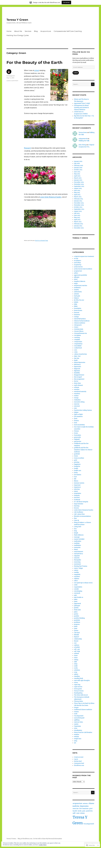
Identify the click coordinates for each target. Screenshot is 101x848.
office (76, 581)
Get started (66, 2)
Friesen (76, 431)
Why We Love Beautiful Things (41, 240)
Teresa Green (83, 132)
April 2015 (77, 176)
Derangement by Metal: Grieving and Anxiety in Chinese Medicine (81, 107)
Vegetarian (77, 726)
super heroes (78, 687)
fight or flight (78, 414)
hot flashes (77, 475)
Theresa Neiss (78, 701)
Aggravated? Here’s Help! (82, 103)
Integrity (77, 495)
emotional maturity (80, 391)
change (76, 317)
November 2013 (79, 205)
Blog (36, 31)
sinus (76, 657)
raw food (77, 633)
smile (76, 666)
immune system (79, 483)
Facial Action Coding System (83, 410)
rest (75, 643)
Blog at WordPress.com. (25, 838)
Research (27, 148)
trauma (76, 711)
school (36, 70)
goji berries (77, 441)
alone (76, 279)
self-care (77, 649)
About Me (18, 31)
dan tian (76, 358)
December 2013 (79, 203)
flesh (75, 418)
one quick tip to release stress (83, 583)
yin (75, 743)
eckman (76, 387)
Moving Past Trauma (80, 566)
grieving (76, 462)
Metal (76, 549)
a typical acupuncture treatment (84, 256)
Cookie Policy (43, 845)
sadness (76, 645)
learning (76, 506)
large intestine (78, 504)
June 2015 (77, 172)
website (76, 736)
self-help (77, 651)
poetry (76, 614)
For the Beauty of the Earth (34, 62)
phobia (76, 608)
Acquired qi (77, 265)
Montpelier (77, 560)
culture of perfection (80, 354)
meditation (77, 545)
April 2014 (77, 194)
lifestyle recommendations (82, 516)
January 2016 (78, 167)
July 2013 (77, 213)
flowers (76, 420)
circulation (77, 335)
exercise (76, 404)
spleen (76, 674)
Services (28, 31)
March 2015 (77, 178)
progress (77, 624)
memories (77, 547)
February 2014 (78, 199)
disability (77, 373)
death (76, 360)
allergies (76, 277)
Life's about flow (79, 514)
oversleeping (78, 591)
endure (76, 396)
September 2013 (79, 209)
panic (76, 601)
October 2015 (78, 170)
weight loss (77, 739)
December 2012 (79, 228)
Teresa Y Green (17, 19)
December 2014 (79, 182)
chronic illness (78, 331)
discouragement (79, 379)
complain (77, 339)
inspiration (77, 493)
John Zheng (82, 145)
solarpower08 (83, 138)
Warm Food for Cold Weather (83, 732)
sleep (75, 664)
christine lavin (78, 329)
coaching (77, 337)
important (77, 485)
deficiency (77, 364)
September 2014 (79, 186)
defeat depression (79, 362)
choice (76, 327)
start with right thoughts (82, 680)
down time (77, 383)
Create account (78, 757)
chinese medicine (79, 323)
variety (76, 724)
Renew (76, 641)
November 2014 (79, 184)
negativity (77, 574)
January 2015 (78, 180)
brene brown (78, 310)
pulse (75, 626)
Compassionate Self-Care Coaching (68, 31)
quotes (76, 630)
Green (76, 456)
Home (9, 31)
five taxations (78, 416)
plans (76, 612)
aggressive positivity (80, 275)
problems (77, 622)
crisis (76, 352)
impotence (77, 487)
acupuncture (78, 271)
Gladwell (76, 439)
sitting (76, 660)
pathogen (77, 605)
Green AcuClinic (79, 458)
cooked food (78, 348)
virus (75, 728)
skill (75, 662)
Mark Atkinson (79, 535)
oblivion (76, 578)
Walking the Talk (84, 141)
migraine (77, 556)
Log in (76, 759)
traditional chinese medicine (83, 709)
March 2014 (77, 197)
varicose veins (78, 722)
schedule (77, 647)
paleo (75, 599)
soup (75, 672)
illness (76, 481)
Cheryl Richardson (80, 319)
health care (77, 470)
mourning (77, 562)
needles (76, 572)
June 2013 (77, 215)
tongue (76, 707)
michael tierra (78, 554)
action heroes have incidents (83, 269)
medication (77, 541)
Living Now (77, 526)
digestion (77, 371)
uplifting (76, 720)
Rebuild (76, 635)
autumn (76, 294)
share (76, 655)
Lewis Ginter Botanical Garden (50, 197)
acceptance (77, 260)
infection (77, 489)
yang (75, 741)
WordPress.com (79, 765)
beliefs (76, 302)
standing (77, 676)
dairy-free (77, 356)
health (76, 468)
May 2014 (77, 192)
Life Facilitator (78, 512)
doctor (76, 381)
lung (75, 531)
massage (77, 537)
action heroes (78, 267)
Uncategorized (78, 716)
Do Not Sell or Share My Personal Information (47, 838)
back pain (77, 296)
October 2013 (78, 207)
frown (76, 433)
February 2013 (78, 224)
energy (76, 398)
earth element (78, 385)
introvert (77, 497)
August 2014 (78, 188)
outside (76, 589)
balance (76, 298)
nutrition (77, 576)
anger (76, 283)
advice (76, 273)
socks (76, 668)
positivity (77, 620)
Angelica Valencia (79, 281)
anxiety (76, 290)
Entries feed (78, 761)
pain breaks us (78, 597)
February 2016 (78, 165)
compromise (78, 341)
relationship (78, 639)
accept (76, 258)
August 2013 (78, 211)
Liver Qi (76, 520)
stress (76, 682)
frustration (77, 435)
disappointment (79, 375)
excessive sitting (79, 402)
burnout (76, 312)
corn (75, 350)
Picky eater (77, 610)
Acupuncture (45, 31)
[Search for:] (81, 84)
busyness (77, 314)
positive (76, 616)
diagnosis (77, 369)
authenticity (78, 292)
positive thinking (79, 618)
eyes (75, 408)
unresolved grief (79, 718)
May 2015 (77, 174)
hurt (75, 477)
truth (75, 714)
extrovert (77, 406)
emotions (77, 393)
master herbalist (79, 539)
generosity (77, 437)
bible (75, 304)
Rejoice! (76, 637)
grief (75, 460)
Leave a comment (12, 80)
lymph (76, 533)
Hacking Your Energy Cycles (18, 35)
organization (78, 587)
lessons (76, 508)
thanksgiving (78, 693)
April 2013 (77, 219)
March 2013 (77, 222)
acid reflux (77, 262)
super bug (77, 684)
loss (75, 529)
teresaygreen (11, 76)
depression (77, 366)
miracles (76, 558)
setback (76, 653)
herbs (76, 472)
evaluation (77, 400)
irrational (77, 499)
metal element (78, 551)
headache (77, 466)
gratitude (77, 454)
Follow (76, 73)
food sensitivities (79, 425)
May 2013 (77, 217)
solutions (77, 670)
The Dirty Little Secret (81, 695)
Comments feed (79, 763)
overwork (77, 593)
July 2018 (77, 163)
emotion (76, 389)
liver (75, 518)
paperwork (77, 603)
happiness (77, 464)
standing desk (78, 678)
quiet (75, 628)
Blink (75, 306)
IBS (75, 479)
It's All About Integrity (81, 502)
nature (76, 570)
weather (76, 734)
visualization (78, 730)
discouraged (78, 377)
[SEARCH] (92, 84)
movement (77, 564)
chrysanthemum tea (80, 333)
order (76, 585)
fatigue (76, 412)
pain (75, 595)
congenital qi (78, 344)
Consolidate (77, 346)
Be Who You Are (79, 300)
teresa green (78, 689)
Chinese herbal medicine (82, 321)
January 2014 (78, 201)
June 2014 (77, 190)
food (75, 423)
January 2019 (78, 161)
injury (76, 491)
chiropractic (78, 325)
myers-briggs (78, 568)
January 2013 (78, 226)
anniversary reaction (80, 285)
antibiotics (77, 287)
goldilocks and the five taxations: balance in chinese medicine (83, 450)
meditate (77, 543)
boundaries (77, 308)
